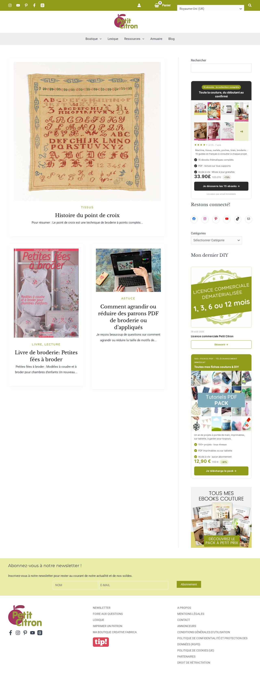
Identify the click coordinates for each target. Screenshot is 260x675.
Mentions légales (190, 613)
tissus (87, 207)
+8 (241, 131)
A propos (184, 607)
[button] (250, 5)
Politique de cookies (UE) (195, 650)
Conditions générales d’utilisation (203, 632)
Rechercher (198, 60)
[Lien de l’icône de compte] (139, 5)
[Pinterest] (26, 5)
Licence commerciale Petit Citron (212, 336)
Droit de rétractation (193, 662)
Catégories (198, 233)
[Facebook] (34, 5)
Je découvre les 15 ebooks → (221, 186)
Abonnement (189, 584)
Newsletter (101, 607)
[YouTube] (18, 5)
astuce (128, 298)
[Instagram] (10, 5)
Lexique (98, 620)
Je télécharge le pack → (221, 470)
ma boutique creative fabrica (115, 632)
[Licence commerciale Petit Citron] (221, 297)
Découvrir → (221, 344)
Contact (183, 620)
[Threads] (42, 5)
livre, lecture (46, 344)
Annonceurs (186, 626)
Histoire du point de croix (87, 215)
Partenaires (186, 656)
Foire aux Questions (108, 613)
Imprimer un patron (107, 626)
